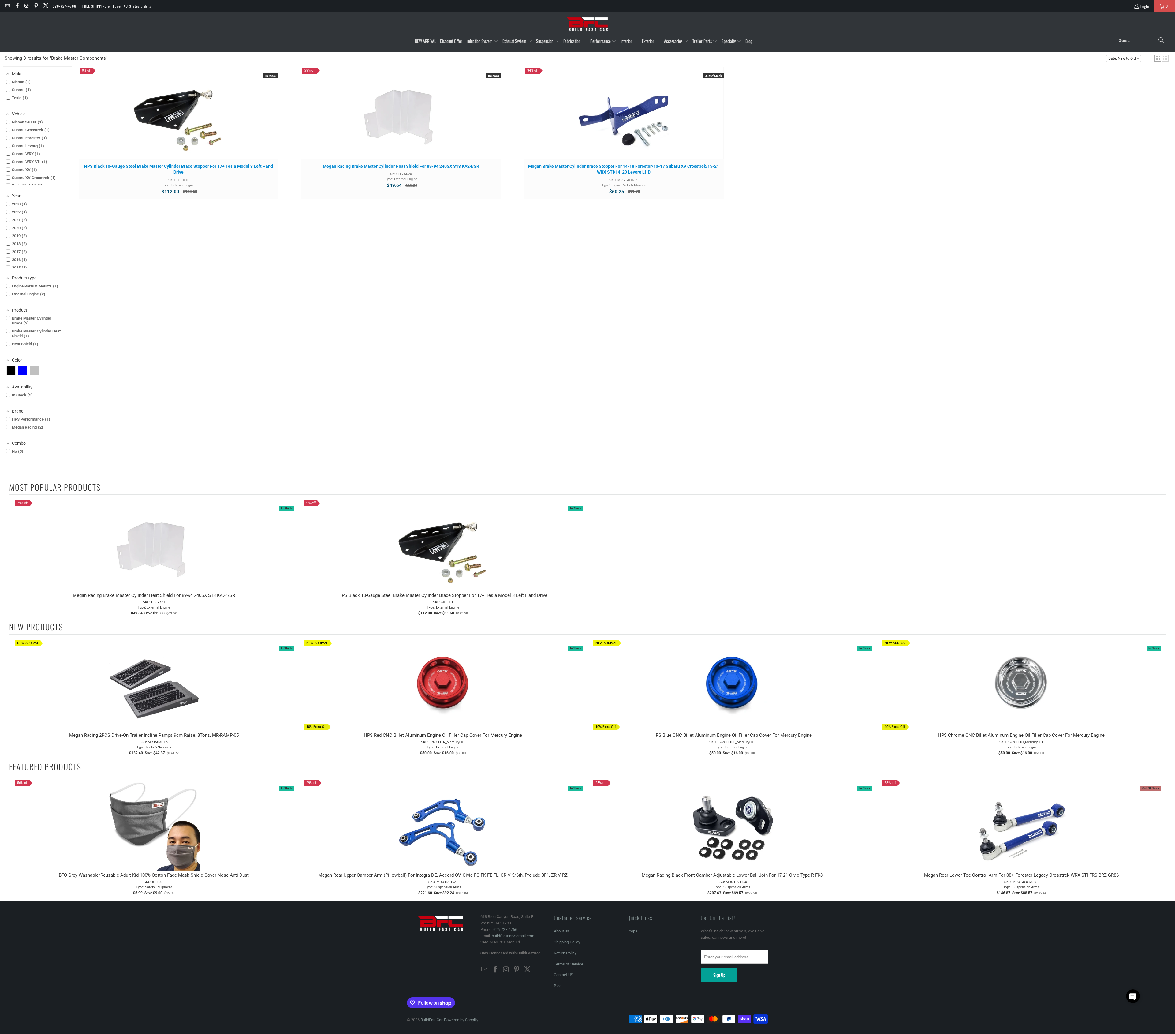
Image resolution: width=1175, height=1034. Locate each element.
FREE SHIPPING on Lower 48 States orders (116, 6)
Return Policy (565, 953)
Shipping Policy (567, 942)
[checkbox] (11, 370)
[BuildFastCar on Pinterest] (36, 6)
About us (561, 931)
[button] (482, 41)
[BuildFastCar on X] (45, 6)
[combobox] (1141, 40)
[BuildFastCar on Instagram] (26, 6)
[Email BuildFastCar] (7, 6)
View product (623, 119)
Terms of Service (568, 964)
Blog (557, 985)
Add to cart (178, 119)
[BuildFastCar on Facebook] (16, 6)
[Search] (1161, 40)
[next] (1160, 697)
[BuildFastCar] (587, 24)
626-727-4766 (64, 6)
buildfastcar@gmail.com (513, 936)
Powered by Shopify (461, 1019)
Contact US (563, 974)
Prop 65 (633, 931)
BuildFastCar (431, 1019)
